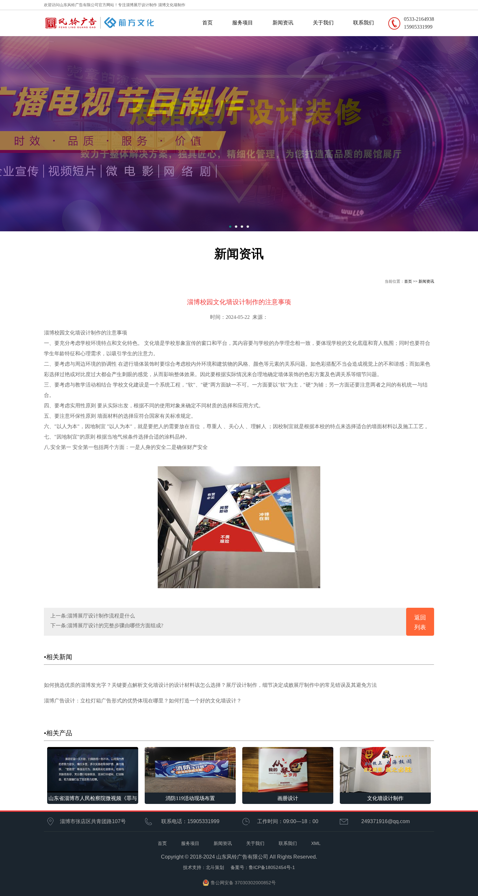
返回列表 (420, 622)
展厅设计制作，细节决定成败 (260, 685)
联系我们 (363, 22)
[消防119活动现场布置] (190, 769)
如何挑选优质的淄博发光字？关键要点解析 (93, 685)
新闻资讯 (282, 22)
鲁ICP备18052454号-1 (272, 867)
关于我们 (323, 22)
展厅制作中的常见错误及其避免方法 (335, 685)
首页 (207, 22)
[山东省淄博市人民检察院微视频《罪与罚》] (92, 769)
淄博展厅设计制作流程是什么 (101, 615)
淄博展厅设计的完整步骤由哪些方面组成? (115, 625)
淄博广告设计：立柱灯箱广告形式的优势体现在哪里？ (106, 700)
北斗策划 (215, 867)
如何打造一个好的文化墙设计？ (205, 700)
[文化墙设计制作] (385, 769)
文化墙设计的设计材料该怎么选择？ (184, 685)
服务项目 (242, 22)
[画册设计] (287, 769)
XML (316, 843)
